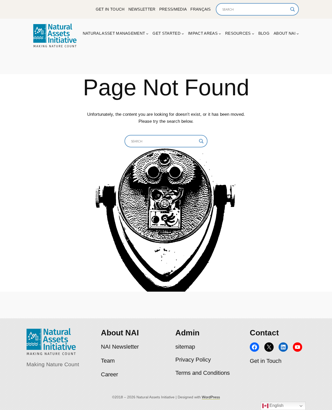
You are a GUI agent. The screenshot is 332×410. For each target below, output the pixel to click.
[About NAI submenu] (297, 33)
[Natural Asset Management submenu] (147, 33)
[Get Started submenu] (183, 33)
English (275, 405)
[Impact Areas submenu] (220, 33)
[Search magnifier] (292, 9)
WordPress (211, 397)
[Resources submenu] (253, 33)
